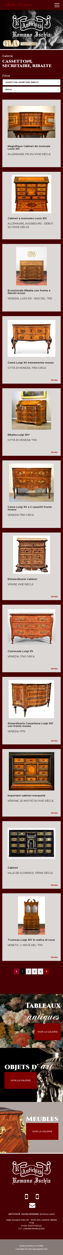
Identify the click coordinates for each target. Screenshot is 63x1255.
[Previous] (16, 971)
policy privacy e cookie (31, 1245)
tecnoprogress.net (38, 1249)
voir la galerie (48, 1031)
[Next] (46, 971)
